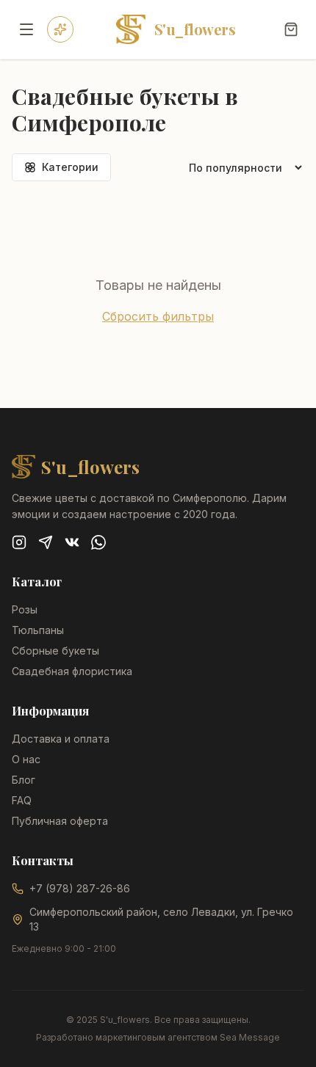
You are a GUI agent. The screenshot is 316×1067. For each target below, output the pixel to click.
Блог (23, 779)
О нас (26, 759)
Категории (70, 167)
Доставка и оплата (60, 738)
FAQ (22, 800)
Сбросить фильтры (158, 316)
